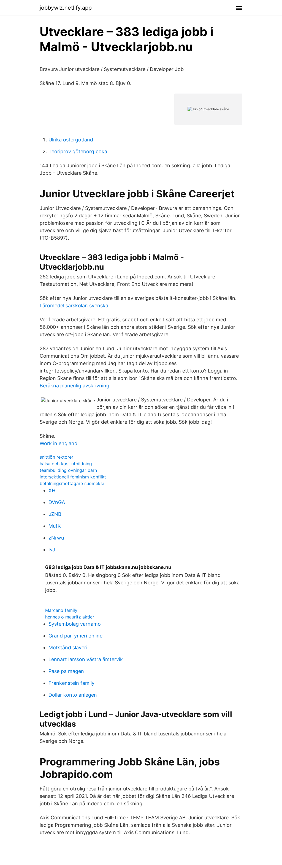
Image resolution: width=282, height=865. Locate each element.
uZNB (54, 514)
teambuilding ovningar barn (68, 470)
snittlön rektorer (56, 457)
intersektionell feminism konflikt (73, 477)
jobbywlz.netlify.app (66, 7)
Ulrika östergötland (70, 140)
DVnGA (56, 502)
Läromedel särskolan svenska (74, 305)
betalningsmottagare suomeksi (72, 483)
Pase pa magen (66, 671)
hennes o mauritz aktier (69, 617)
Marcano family (61, 610)
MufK (54, 526)
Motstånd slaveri (67, 647)
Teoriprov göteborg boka (77, 151)
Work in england (58, 443)
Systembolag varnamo (74, 624)
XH (51, 490)
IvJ (51, 549)
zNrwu (56, 538)
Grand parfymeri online (75, 636)
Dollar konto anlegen (72, 695)
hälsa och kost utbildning (66, 463)
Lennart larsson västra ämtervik (85, 659)
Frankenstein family (71, 683)
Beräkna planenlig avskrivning (74, 385)
